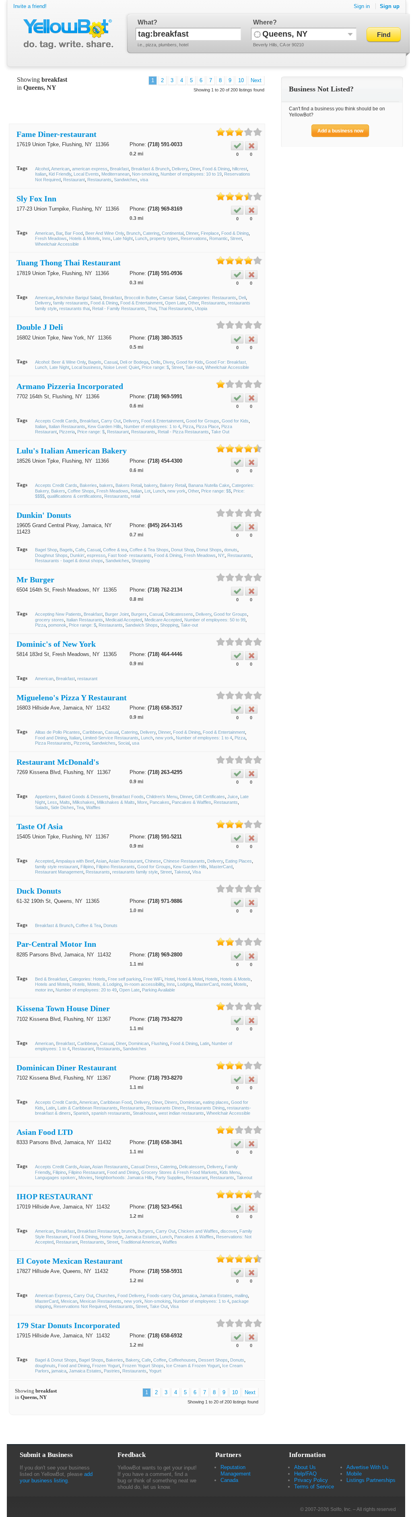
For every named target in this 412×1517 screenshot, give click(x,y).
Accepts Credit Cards (56, 420)
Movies (85, 1177)
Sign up (390, 6)
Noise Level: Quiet (121, 367)
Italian (40, 174)
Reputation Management (235, 1470)
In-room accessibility (144, 984)
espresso (96, 555)
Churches (105, 1295)
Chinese (153, 861)
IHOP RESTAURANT (54, 1196)
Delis (156, 362)
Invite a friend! (30, 6)
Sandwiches (126, 179)
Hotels (211, 979)
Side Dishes (62, 807)
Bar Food (74, 233)
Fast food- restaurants (130, 555)
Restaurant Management (59, 871)
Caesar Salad (172, 297)
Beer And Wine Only (104, 233)
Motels (240, 984)
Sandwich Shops (141, 625)
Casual (110, 362)
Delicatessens (179, 614)
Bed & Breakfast (51, 979)
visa (144, 179)
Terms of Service (314, 1487)
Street (236, 238)
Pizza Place (207, 426)
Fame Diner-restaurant (56, 134)
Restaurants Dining (206, 1107)
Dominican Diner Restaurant (66, 1067)
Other (193, 302)
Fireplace (210, 233)
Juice (232, 796)
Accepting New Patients (58, 614)
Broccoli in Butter (140, 297)
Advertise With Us (367, 1467)
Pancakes (159, 802)
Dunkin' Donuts (43, 515)
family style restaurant (56, 866)
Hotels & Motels (84, 238)
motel (226, 984)
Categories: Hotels (87, 979)
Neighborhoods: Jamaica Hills (124, 1177)
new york (176, 490)
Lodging (185, 984)
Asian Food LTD (44, 1132)
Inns (106, 238)
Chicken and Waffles (198, 1231)
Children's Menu (161, 796)
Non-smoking (145, 174)
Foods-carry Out (163, 1295)
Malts (65, 802)
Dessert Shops (213, 1360)
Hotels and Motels (52, 984)
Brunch (133, 233)
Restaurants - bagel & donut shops (69, 560)
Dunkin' (77, 555)
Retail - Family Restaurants (118, 308)
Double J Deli (39, 327)
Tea (80, 807)
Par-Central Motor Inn (56, 944)
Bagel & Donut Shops (55, 1360)
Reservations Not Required (80, 1306)
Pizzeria (67, 431)
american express (89, 168)
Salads (41, 807)
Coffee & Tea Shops (149, 549)
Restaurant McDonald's (57, 761)
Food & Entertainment (141, 302)
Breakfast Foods (127, 796)
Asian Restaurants (110, 1166)
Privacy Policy (311, 1480)
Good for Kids (189, 362)
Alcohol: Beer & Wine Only (60, 362)
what (145, 22)
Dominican (138, 1043)
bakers (106, 485)
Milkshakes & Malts (116, 802)
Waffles (93, 807)
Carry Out (111, 420)
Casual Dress (144, 1166)
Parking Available (158, 989)
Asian (101, 861)
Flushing (159, 1043)
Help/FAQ (305, 1474)
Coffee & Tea (88, 925)
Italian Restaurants (67, 426)
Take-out (194, 367)
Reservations (194, 238)
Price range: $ (155, 367)
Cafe (79, 549)
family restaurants (70, 302)
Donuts (110, 925)
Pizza (188, 426)
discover (228, 1231)
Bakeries (88, 485)
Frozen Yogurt (106, 1365)
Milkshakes (83, 802)
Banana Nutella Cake (208, 485)
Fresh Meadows (51, 238)
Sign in (362, 6)
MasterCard (221, 866)
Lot (147, 490)
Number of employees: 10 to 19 (191, 174)
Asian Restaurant (125, 861)
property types (164, 238)
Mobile (354, 1474)
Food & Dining (216, 168)
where (263, 22)
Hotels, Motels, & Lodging (97, 984)
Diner (195, 168)
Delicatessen (191, 1166)
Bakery (132, 1360)
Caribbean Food (116, 1102)
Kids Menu (230, 1172)
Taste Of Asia (39, 826)
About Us (305, 1467)
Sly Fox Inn (36, 198)
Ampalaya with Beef (75, 861)
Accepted (44, 861)
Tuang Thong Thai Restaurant (68, 262)
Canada (229, 1480)
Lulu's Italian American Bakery (71, 450)
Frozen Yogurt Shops (143, 1365)
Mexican (69, 1301)
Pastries (112, 1370)
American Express (53, 1295)
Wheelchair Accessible (57, 244)
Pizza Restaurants (53, 743)
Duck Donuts (38, 890)
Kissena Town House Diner (63, 1008)
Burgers (139, 614)
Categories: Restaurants (212, 297)
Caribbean (92, 732)
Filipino (87, 866)
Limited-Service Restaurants (110, 737)
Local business (86, 367)
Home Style (111, 1236)
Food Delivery (130, 1295)
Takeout (182, 871)
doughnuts (45, 1365)
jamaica (189, 1295)
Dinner (192, 233)
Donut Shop (182, 549)
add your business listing (56, 1477)
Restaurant (74, 179)
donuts (230, 549)
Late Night (123, 238)
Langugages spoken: (55, 1177)
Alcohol (42, 168)
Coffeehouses (182, 1360)
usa (135, 743)
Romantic (218, 238)
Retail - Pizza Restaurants (183, 431)
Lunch (141, 238)
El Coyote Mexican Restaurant (69, 1260)
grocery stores (49, 619)
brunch (128, 1231)
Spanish (81, 1113)
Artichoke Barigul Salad (78, 297)
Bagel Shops (91, 1360)
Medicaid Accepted (123, 619)
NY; (221, 555)
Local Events (86, 174)
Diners (171, 1102)
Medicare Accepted (163, 619)
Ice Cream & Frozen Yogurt (193, 1365)
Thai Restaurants (175, 308)
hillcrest (239, 168)
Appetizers (45, 796)
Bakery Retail (173, 485)
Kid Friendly (60, 174)
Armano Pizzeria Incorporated (69, 386)
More (142, 802)
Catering (151, 233)
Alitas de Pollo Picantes (57, 732)
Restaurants (99, 179)
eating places (216, 1102)
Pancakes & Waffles (191, 802)
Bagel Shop (46, 549)
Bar (59, 233)
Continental (172, 233)
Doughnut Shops (51, 555)
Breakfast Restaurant (98, 1231)
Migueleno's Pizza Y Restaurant (71, 697)
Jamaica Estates (141, 1236)
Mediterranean (115, 174)
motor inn (44, 989)
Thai (152, 308)
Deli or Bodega (134, 362)
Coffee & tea (115, 549)
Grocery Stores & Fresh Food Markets (179, 1172)
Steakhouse (144, 1113)
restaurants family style (135, 871)
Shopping (141, 560)
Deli (242, 297)
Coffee (159, 1360)
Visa (196, 871)
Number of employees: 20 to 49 (86, 989)
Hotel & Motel (190, 979)
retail (135, 496)
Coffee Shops (81, 490)
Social (124, 743)
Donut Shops (209, 549)
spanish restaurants (110, 1113)
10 (241, 80)
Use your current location (257, 34)
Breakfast (119, 168)
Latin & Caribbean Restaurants (87, 1107)
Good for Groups (202, 420)
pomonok (57, 625)
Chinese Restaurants (184, 861)
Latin (204, 1043)
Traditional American (140, 1242)
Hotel (170, 979)
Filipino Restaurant (86, 1172)
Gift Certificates (210, 796)
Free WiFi (152, 979)
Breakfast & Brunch (150, 168)
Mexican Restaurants (101, 1301)
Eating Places (238, 861)
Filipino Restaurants (115, 866)
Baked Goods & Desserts (83, 796)
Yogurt (155, 1370)
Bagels (94, 362)
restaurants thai (74, 308)
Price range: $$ (216, 490)
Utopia (201, 308)
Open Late (175, 302)
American (60, 168)
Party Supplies (169, 1177)
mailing (241, 1295)
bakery (150, 485)
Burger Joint (117, 614)
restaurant (87, 678)
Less (52, 802)
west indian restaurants (181, 1113)
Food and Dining (51, 737)
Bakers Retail (128, 485)
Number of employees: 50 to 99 (214, 619)
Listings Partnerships (371, 1480)
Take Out (220, 431)
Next (256, 80)
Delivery (179, 168)
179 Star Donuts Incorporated (68, 1325)
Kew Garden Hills (105, 426)
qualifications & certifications (74, 496)
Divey (168, 362)
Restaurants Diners (165, 1107)
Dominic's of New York (56, 643)
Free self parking (124, 979)
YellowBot (66, 34)
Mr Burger (35, 579)
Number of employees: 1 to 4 (152, 426)
